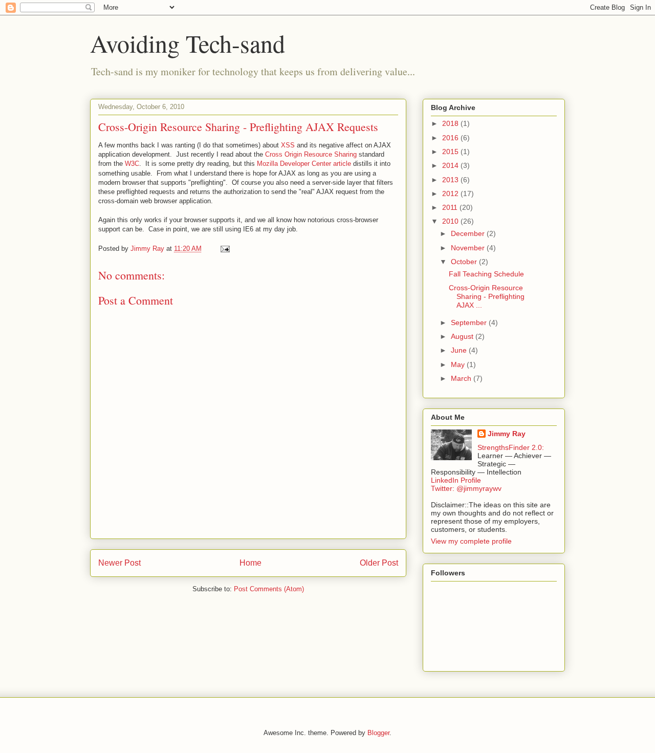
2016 (451, 138)
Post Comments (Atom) (269, 589)
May (459, 364)
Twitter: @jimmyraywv (466, 488)
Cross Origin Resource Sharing (311, 154)
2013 (451, 180)
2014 (451, 165)
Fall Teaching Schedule (486, 274)
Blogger (378, 733)
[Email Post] (224, 248)
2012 (451, 193)
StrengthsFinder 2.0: (510, 447)
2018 (451, 123)
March (462, 378)
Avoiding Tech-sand (187, 43)
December (469, 233)
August (463, 336)
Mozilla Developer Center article (304, 163)
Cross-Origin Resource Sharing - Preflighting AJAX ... (487, 296)
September (470, 322)
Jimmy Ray (507, 433)
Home (250, 562)
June (460, 350)
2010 (451, 221)
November (469, 248)
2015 (451, 151)
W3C (132, 163)
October (465, 261)
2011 (451, 207)
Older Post (379, 562)
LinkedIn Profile (456, 480)
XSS (288, 145)
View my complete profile (471, 541)
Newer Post (119, 562)
